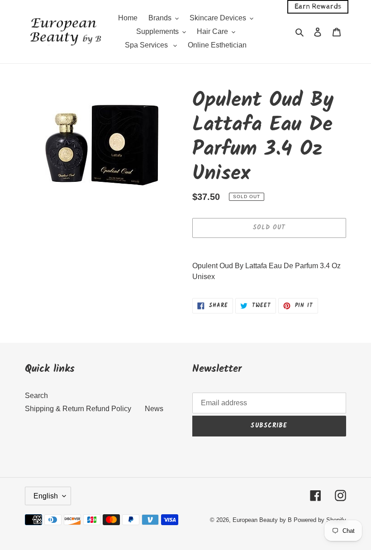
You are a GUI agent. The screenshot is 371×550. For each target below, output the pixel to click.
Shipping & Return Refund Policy (78, 408)
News (154, 408)
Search (36, 395)
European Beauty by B (262, 520)
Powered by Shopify (320, 520)
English (45, 496)
